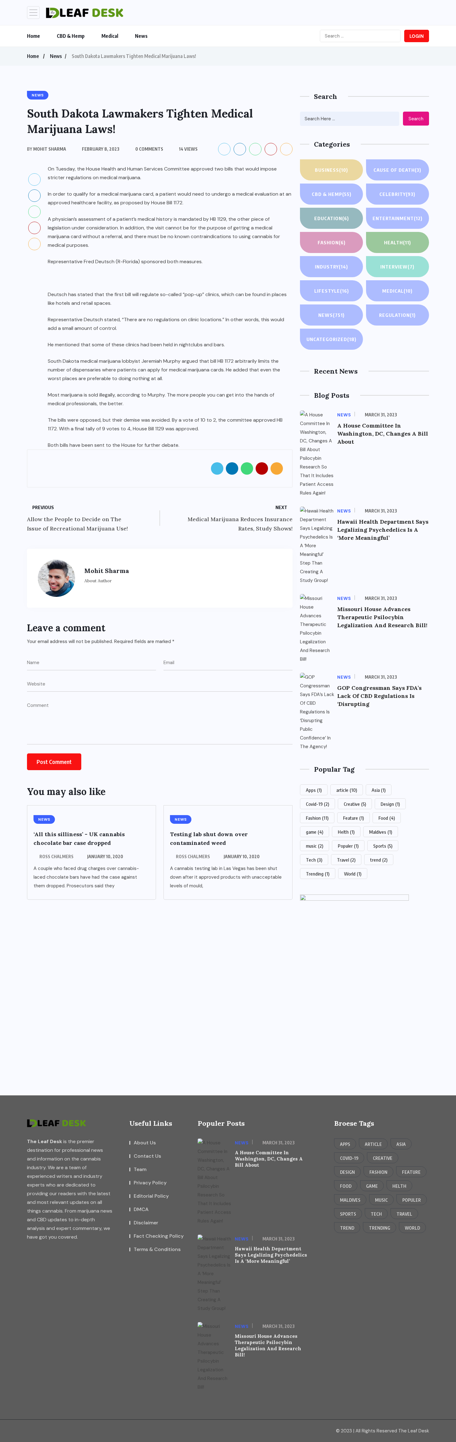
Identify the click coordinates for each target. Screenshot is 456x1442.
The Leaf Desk (44, 1141)
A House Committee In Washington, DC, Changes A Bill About (382, 433)
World (352, 873)
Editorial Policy (151, 1196)
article (346, 790)
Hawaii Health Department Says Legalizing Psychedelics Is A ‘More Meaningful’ (382, 529)
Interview (397, 266)
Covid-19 (317, 804)
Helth (346, 832)
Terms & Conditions (157, 1249)
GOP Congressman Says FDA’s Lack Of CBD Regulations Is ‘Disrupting (379, 696)
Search (416, 119)
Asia (379, 790)
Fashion (332, 242)
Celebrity (397, 194)
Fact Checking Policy (159, 1236)
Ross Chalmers (56, 856)
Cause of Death (397, 170)
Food (386, 818)
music (314, 846)
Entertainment (397, 218)
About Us (145, 1142)
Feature (353, 818)
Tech (314, 860)
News (141, 36)
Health (397, 242)
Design (390, 804)
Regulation (397, 315)
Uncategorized (331, 339)
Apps (314, 790)
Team (140, 1169)
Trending (317, 873)
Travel (346, 860)
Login (416, 36)
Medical (109, 36)
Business (331, 170)
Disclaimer (146, 1222)
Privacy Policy (150, 1182)
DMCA (141, 1209)
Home (33, 36)
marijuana (58, 236)
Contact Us (147, 1156)
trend (378, 860)
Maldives (380, 832)
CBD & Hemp (71, 36)
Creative (355, 804)
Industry (331, 266)
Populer (348, 846)
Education (331, 218)
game (314, 832)
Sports (382, 846)
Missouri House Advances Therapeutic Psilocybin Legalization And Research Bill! (382, 617)
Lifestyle (331, 291)
